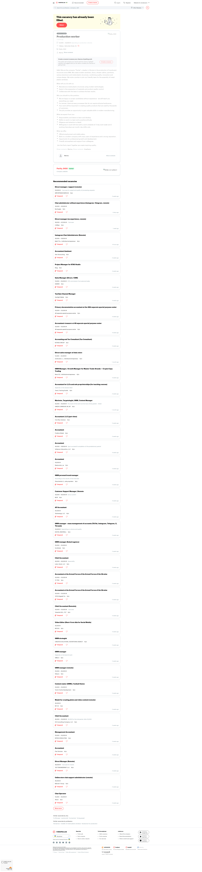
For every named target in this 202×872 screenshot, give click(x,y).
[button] (143, 832)
